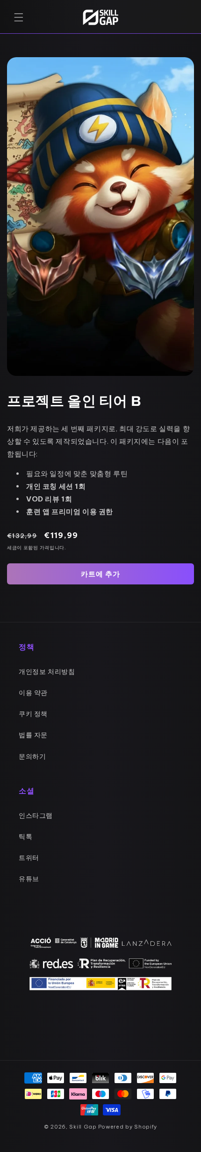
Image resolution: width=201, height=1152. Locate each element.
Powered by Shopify (128, 1126)
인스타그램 (36, 815)
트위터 (29, 857)
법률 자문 (33, 735)
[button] (18, 17)
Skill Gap (82, 1126)
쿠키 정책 (33, 714)
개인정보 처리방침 (47, 671)
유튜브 (29, 879)
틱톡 (25, 836)
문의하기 (32, 756)
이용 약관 (33, 692)
